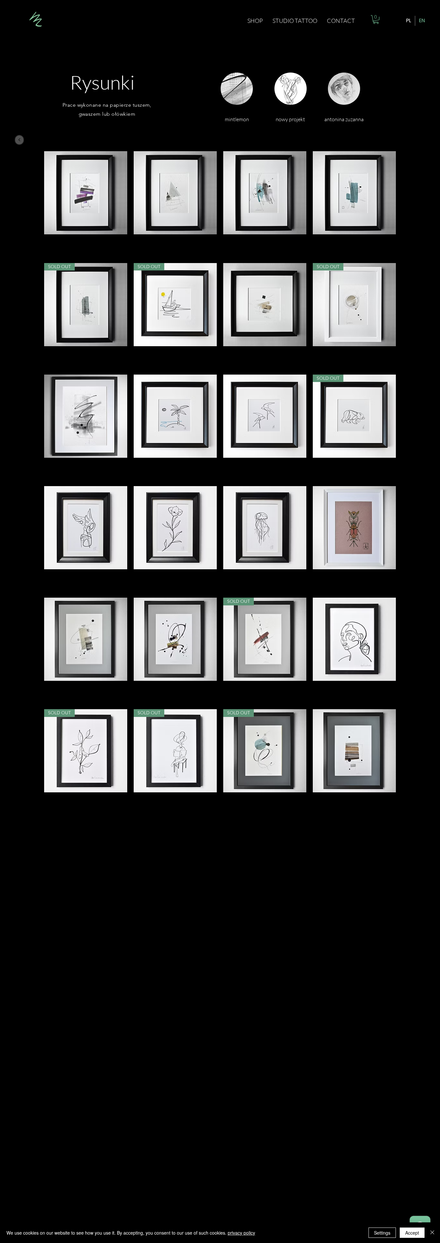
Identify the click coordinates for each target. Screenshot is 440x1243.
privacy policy (241, 1232)
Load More (220, 830)
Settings (382, 1232)
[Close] (432, 1233)
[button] (376, 19)
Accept (412, 1232)
